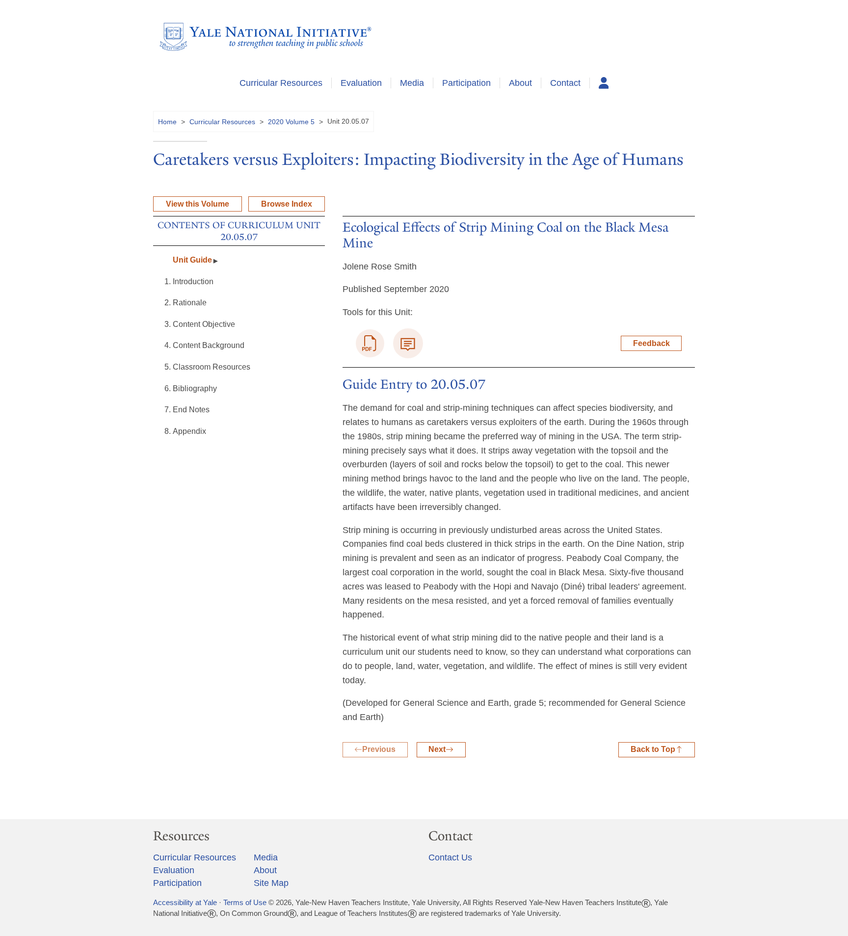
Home (167, 122)
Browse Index (286, 204)
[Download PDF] (370, 343)
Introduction (193, 281)
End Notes (191, 409)
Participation (466, 83)
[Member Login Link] (604, 83)
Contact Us (450, 857)
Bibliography (195, 388)
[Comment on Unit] (408, 343)
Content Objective (204, 324)
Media (412, 83)
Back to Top (653, 749)
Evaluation (361, 83)
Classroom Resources (211, 367)
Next (437, 749)
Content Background (209, 345)
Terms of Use (244, 902)
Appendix (189, 431)
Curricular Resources (280, 83)
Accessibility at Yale (185, 902)
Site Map (271, 883)
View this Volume (197, 204)
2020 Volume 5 (291, 122)
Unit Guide (192, 260)
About (520, 83)
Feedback (651, 343)
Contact (565, 83)
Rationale (190, 302)
